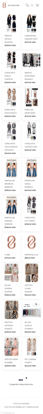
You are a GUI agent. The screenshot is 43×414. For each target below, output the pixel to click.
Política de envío (21, 403)
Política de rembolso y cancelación (22, 407)
